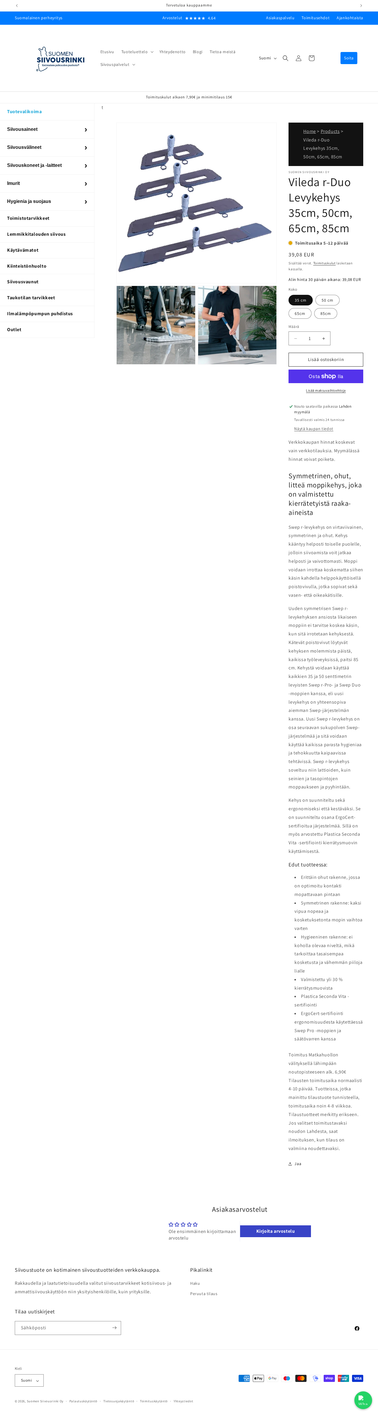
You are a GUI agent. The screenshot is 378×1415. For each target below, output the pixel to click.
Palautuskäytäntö (83, 1401)
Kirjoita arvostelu (275, 1231)
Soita (349, 58)
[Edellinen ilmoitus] (16, 5)
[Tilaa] (114, 1328)
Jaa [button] (297, 1164)
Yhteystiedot (183, 1401)
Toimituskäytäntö (154, 1401)
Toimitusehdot (316, 17)
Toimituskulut (324, 263)
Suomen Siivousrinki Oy (45, 1401)
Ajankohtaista (350, 17)
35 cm (301, 300)
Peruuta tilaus (203, 1294)
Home (309, 131)
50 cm (327, 300)
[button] (137, 51)
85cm (325, 313)
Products (330, 131)
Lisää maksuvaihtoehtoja (326, 390)
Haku (195, 1283)
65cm (300, 313)
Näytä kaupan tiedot (313, 429)
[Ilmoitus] (361, 5)
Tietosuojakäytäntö (118, 1401)
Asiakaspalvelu (280, 17)
